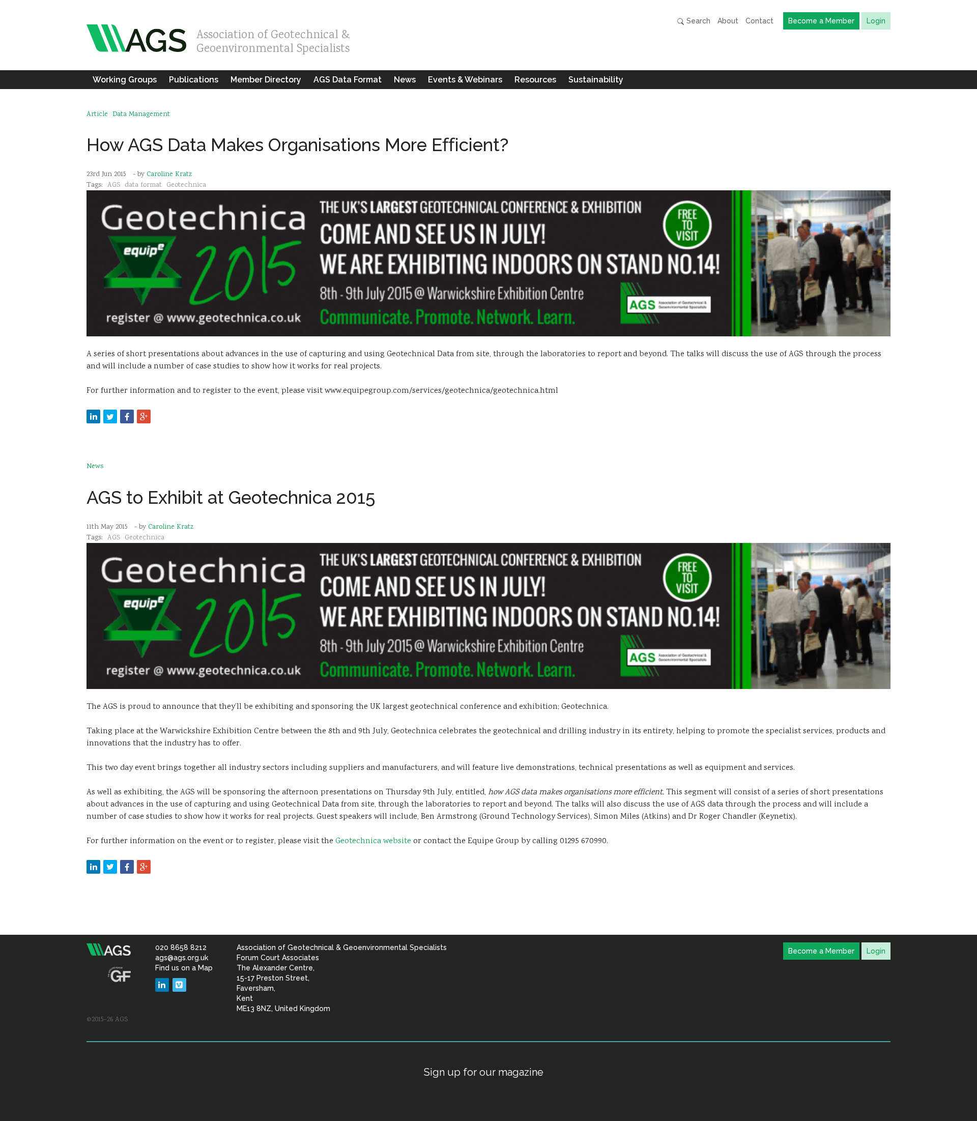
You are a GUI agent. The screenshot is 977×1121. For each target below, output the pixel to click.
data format (143, 185)
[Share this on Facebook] (127, 416)
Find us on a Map (184, 968)
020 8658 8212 (181, 947)
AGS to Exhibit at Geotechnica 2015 (231, 497)
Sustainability (595, 79)
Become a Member (821, 21)
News (405, 79)
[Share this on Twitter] (110, 416)
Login (876, 21)
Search (697, 21)
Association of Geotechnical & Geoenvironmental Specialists (273, 39)
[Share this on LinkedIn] (93, 416)
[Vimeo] (179, 985)
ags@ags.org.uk (181, 958)
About (727, 21)
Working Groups (125, 79)
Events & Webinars (465, 79)
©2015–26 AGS (107, 1020)
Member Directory (266, 79)
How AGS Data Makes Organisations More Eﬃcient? (297, 144)
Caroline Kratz (169, 174)
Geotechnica (186, 185)
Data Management (141, 114)
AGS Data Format (347, 79)
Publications (193, 79)
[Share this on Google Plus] (144, 416)
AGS (113, 185)
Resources (535, 79)
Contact (759, 21)
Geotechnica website (374, 841)
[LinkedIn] (162, 985)
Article (97, 114)
